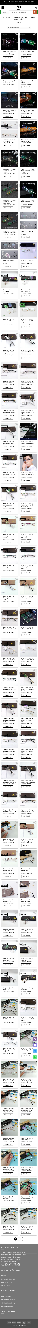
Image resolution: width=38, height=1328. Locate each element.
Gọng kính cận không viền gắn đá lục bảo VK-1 (28, 840)
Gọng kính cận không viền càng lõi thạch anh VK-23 (9, 720)
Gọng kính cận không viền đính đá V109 (8, 840)
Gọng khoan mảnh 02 (8, 260)
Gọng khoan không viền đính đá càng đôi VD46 (9, 52)
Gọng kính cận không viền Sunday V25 (8, 1168)
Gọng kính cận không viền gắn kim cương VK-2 (9, 870)
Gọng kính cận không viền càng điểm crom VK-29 (8, 505)
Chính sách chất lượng (8, 1303)
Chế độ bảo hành (6, 1282)
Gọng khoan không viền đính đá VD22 (9, 81)
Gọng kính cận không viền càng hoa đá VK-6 (27, 597)
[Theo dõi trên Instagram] (6, 1264)
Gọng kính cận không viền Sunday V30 (27, 1227)
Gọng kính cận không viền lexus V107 (27, 869)
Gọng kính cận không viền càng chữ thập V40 (27, 442)
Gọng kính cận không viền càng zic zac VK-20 (27, 810)
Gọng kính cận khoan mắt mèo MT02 (27, 290)
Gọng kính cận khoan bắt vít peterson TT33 (28, 261)
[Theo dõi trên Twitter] (9, 1264)
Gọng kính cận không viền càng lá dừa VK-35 (27, 659)
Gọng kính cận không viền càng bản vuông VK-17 (9, 412)
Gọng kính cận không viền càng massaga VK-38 (9, 751)
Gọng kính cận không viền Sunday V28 (27, 1197)
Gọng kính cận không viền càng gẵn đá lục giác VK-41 (28, 567)
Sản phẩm (6, 17)
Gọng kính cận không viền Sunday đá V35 (8, 1109)
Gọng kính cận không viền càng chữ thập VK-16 (9, 474)
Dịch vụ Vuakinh (6, 1296)
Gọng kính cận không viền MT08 (27, 988)
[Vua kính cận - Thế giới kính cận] (19, 7)
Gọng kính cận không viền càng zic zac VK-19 (9, 810)
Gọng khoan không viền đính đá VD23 (27, 81)
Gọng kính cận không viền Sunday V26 (27, 1168)
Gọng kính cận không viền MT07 (8, 988)
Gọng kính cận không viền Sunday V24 (27, 1138)
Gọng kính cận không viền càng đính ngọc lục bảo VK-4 (27, 536)
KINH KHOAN (23, 1)
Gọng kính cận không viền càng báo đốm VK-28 (9, 443)
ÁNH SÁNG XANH (8, 4)
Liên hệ (3, 1275)
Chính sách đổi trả (6, 1286)
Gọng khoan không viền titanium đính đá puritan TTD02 (28, 170)
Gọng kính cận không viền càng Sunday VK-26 (28, 781)
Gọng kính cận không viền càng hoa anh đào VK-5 (9, 598)
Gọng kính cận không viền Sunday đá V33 (8, 1080)
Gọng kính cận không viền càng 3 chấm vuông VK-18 (27, 351)
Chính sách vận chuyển (8, 1299)
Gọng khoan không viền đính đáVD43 (27, 140)
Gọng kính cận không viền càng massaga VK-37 (27, 720)
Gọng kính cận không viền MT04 (27, 929)
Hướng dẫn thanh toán (8, 1279)
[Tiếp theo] (22, 1238)
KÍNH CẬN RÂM (18, 4)
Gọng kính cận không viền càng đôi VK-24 (8, 566)
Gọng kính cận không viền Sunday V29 (8, 1227)
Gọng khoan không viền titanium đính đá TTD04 (9, 231)
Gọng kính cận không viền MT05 (8, 959)
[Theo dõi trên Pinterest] (15, 1264)
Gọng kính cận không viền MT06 (27, 959)
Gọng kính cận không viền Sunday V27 (8, 1197)
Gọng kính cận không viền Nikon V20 (8, 1018)
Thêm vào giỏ (7, 57)
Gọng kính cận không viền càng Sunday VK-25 (9, 781)
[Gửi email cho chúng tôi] (12, 1264)
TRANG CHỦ (6, 1)
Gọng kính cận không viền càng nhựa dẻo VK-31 (27, 751)
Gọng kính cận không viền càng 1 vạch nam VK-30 (8, 351)
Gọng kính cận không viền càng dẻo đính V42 (27, 473)
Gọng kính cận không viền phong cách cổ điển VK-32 (28, 1019)
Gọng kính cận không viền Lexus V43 (8, 900)
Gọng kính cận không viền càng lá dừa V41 (27, 628)
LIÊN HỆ (33, 4)
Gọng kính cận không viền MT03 (8, 929)
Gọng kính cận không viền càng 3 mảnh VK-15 (28, 381)
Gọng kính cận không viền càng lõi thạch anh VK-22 (27, 689)
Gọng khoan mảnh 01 (27, 231)
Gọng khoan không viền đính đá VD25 (9, 111)
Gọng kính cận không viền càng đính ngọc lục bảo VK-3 (9, 536)
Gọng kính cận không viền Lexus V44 (27, 900)
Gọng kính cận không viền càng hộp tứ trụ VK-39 (9, 629)
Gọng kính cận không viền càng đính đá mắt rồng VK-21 (27, 505)
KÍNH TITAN (31, 1)
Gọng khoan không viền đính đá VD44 (27, 111)
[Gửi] (35, 12)
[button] (3, 7)
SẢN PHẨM (14, 1)
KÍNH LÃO (26, 4)
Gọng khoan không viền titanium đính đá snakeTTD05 (9, 201)
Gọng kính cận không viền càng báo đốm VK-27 (27, 412)
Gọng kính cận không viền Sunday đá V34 (27, 1080)
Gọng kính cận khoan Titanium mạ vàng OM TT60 (27, 321)
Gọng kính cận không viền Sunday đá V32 (27, 1049)
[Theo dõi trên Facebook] (3, 1264)
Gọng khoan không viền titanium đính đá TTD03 (27, 200)
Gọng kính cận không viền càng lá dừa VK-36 (9, 688)
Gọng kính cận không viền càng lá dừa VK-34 (9, 659)
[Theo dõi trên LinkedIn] (18, 1264)
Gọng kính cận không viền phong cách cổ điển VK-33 (9, 1050)
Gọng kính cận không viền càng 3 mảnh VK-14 (9, 381)
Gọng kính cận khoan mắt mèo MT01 (8, 290)
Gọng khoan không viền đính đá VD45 (9, 140)
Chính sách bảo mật (7, 1306)
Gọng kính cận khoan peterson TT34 (8, 320)
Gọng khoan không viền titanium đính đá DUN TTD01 (9, 170)
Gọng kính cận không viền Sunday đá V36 (27, 1109)
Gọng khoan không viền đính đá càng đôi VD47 (27, 52)
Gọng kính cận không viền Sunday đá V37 (8, 1138)
